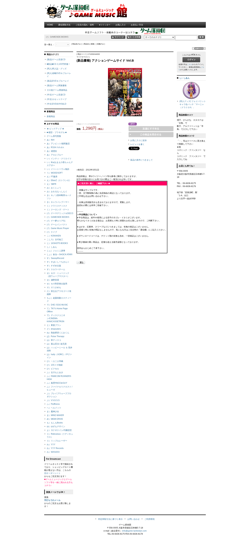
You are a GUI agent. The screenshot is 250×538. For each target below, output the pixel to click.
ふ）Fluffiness (53, 404)
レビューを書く (137, 144)
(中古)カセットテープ (56, 99)
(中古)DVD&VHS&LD (56, 104)
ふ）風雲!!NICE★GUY (57, 383)
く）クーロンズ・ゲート (58, 209)
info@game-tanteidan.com (134, 531)
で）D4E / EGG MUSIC (57, 305)
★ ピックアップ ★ (55, 128)
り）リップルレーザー (57, 441)
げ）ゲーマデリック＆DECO (60, 213)
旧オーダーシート (52, 473)
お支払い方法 (137, 25)
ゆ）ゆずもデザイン (56, 426)
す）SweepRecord (55, 258)
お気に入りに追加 (138, 140)
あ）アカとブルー (55, 155)
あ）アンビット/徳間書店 (58, 143)
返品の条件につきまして (141, 160)
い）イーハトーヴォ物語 (58, 169)
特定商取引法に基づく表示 (110, 519)
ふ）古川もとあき (55, 372)
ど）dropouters (54, 329)
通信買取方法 (64, 25)
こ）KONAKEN (54, 236)
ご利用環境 (149, 519)
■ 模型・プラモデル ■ (56, 132)
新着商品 (51, 116)
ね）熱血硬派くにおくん (58, 332)
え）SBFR (51, 184)
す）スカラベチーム (56, 269)
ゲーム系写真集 (54, 136)
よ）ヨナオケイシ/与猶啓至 (59, 430)
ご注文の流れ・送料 (85, 25)
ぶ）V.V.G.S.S (53, 400)
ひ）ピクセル (53, 369)
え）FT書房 (52, 176)
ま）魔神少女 (53, 411)
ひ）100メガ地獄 (55, 365)
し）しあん (52, 247)
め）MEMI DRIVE (55, 419)
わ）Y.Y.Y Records (55, 448)
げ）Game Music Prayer (58, 228)
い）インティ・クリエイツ (59, 158)
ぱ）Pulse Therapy (55, 336)
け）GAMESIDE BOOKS (58, 217)
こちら (189, 64)
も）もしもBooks (55, 423)
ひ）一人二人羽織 (55, 361)
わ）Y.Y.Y (51, 444)
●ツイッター (104, 25)
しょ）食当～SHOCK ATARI (59, 254)
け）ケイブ (52, 232)
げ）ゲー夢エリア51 (56, 221)
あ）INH (50, 140)
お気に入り (120, 25)
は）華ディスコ (54, 340)
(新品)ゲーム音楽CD (56, 59)
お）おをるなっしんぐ (57, 191)
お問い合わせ (133, 519)
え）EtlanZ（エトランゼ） (59, 180)
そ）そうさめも (54, 287)
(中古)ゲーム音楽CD (56, 94)
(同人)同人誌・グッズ (56, 68)
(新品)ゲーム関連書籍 (56, 85)
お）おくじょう (54, 188)
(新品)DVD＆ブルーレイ (58, 81)
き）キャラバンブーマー (58, 202)
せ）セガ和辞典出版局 (57, 284)
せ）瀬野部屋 (53, 280)
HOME (50, 25)
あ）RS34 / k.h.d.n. (55, 147)
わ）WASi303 (53, 452)
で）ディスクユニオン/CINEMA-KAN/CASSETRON (56, 318)
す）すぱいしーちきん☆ (58, 262)
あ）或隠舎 (52, 151)
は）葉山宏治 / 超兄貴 (57, 344)
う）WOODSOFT (55, 173)
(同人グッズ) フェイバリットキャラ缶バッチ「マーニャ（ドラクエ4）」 (192, 104)
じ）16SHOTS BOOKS (57, 243)
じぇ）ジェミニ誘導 (56, 251)
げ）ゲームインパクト (57, 224)
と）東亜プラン (54, 325)
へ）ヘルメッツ (54, 408)
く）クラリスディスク (57, 206)
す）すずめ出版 (54, 265)
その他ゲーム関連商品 (57, 90)
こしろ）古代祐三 (55, 239)
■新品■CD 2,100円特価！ (58, 64)
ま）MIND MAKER (55, 415)
